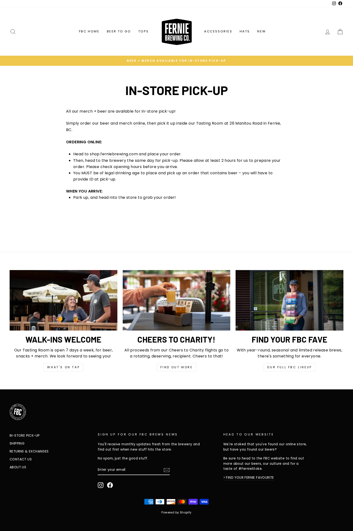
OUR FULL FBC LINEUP (289, 367)
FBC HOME (89, 31)
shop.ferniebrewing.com (114, 154)
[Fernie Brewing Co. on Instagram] (100, 485)
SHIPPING (17, 443)
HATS (245, 31)
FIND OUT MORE (176, 367)
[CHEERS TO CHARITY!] (177, 300)
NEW (261, 31)
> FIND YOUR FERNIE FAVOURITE (248, 477)
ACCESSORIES (218, 31)
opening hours (128, 166)
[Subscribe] (167, 470)
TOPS (143, 31)
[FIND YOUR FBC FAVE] (289, 300)
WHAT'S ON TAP (63, 367)
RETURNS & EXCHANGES (29, 451)
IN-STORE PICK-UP (25, 435)
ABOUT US (18, 467)
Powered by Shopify (176, 512)
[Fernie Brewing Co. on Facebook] (110, 485)
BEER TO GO (119, 31)
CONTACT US (21, 459)
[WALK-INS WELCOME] (63, 300)
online (139, 123)
